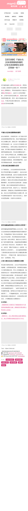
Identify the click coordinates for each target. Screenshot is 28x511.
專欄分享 (14, 19)
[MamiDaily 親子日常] (14, 4)
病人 (4, 90)
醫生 (4, 93)
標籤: (3, 359)
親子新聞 (18, 71)
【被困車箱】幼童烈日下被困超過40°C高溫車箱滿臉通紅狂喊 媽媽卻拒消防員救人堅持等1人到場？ (14, 307)
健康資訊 (14, 16)
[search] (25, 5)
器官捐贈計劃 (17, 85)
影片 (6, 24)
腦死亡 (10, 93)
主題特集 (21, 19)
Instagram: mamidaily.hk (16, 354)
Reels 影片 (12, 24)
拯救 (2, 103)
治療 (17, 95)
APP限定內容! (7, 13)
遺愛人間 (5, 362)
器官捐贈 (18, 359)
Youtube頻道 (21, 356)
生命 (2, 101)
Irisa (11, 79)
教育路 (22, 13)
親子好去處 (7, 19)
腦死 (20, 362)
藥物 (3, 365)
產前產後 (7, 16)
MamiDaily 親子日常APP (15, 353)
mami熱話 (15, 13)
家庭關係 (21, 16)
